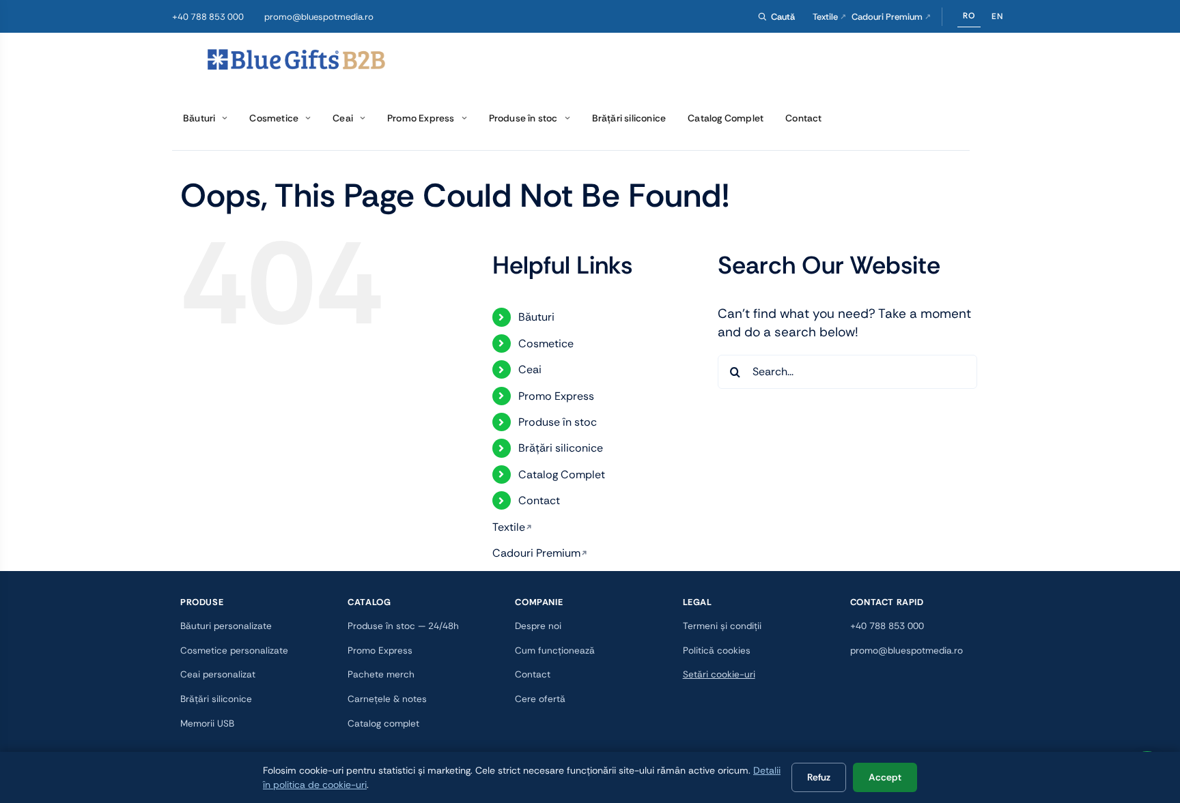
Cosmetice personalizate (234, 650)
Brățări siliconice (560, 448)
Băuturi (536, 317)
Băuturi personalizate (226, 626)
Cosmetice (546, 343)
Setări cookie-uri (719, 674)
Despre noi (538, 626)
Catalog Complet (561, 474)
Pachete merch (381, 674)
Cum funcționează (555, 650)
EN (997, 16)
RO (969, 15)
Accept (885, 777)
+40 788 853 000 (208, 17)
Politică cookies (716, 650)
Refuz (818, 777)
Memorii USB (207, 723)
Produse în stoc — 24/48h (403, 626)
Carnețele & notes (387, 699)
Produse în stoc (557, 422)
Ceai (530, 369)
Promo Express (556, 396)
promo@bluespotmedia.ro (319, 17)
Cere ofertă (540, 699)
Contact (539, 500)
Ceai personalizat (217, 674)
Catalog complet (383, 723)
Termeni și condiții (722, 626)
